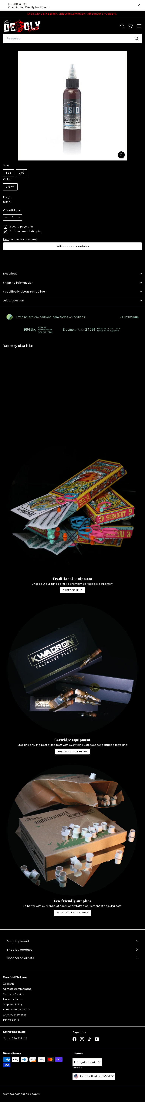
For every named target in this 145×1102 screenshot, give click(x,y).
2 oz (23, 173)
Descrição (10, 273)
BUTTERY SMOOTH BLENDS (72, 751)
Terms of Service (13, 994)
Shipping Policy (13, 1004)
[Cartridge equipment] (72, 669)
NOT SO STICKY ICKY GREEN (72, 912)
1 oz (8, 173)
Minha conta (11, 1019)
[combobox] (72, 38)
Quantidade (11, 210)
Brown (10, 187)
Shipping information (18, 283)
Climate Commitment (17, 988)
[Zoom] (121, 154)
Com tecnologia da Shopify (21, 1094)
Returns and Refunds (16, 1009)
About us (8, 983)
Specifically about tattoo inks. (24, 291)
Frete (6, 239)
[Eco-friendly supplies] (72, 830)
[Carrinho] (130, 25)
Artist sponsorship (14, 1014)
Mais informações (129, 317)
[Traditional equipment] (72, 508)
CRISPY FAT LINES (72, 590)
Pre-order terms (13, 999)
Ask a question (13, 300)
